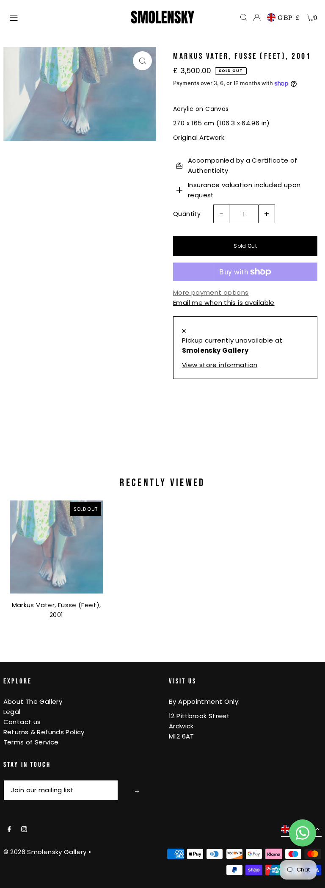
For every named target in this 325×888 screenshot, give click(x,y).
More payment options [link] (211, 292)
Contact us (22, 721)
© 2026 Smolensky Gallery (45, 851)
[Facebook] (9, 829)
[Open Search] (243, 17)
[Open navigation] (65, 17)
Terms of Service (31, 742)
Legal (12, 711)
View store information (219, 364)
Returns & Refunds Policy (44, 732)
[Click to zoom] (142, 60)
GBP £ (289, 17)
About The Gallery (32, 701)
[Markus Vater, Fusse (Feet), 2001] (56, 547)
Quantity (187, 214)
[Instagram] (24, 829)
